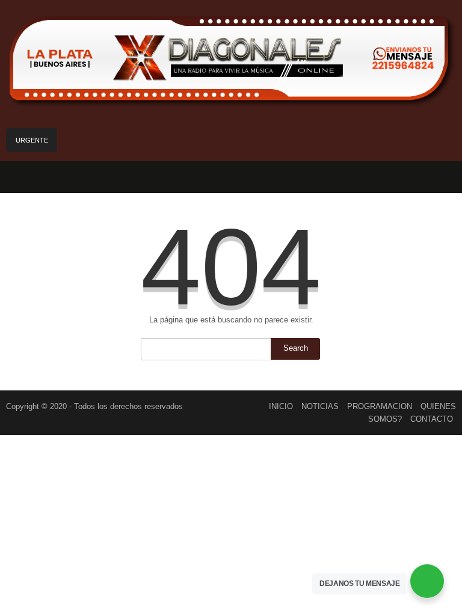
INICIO (281, 406)
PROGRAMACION (379, 406)
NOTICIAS (320, 406)
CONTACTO (431, 419)
